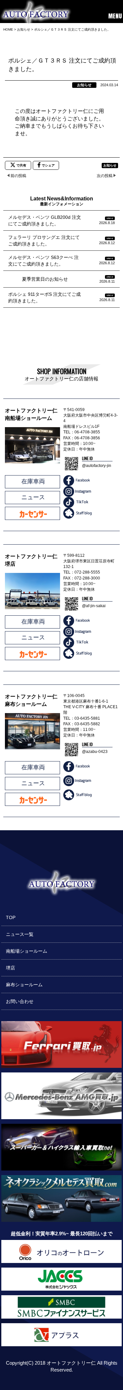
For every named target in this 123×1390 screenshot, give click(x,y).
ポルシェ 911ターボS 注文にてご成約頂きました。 (44, 297)
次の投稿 (105, 175)
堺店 (10, 967)
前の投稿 (18, 175)
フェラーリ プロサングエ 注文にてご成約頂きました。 (44, 240)
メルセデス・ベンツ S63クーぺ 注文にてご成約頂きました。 (43, 261)
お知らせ (84, 85)
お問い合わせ (19, 1001)
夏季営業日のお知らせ (38, 279)
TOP (10, 917)
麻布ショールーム (24, 984)
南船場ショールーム (26, 951)
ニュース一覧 (19, 934)
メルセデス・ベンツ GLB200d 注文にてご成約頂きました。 (44, 220)
